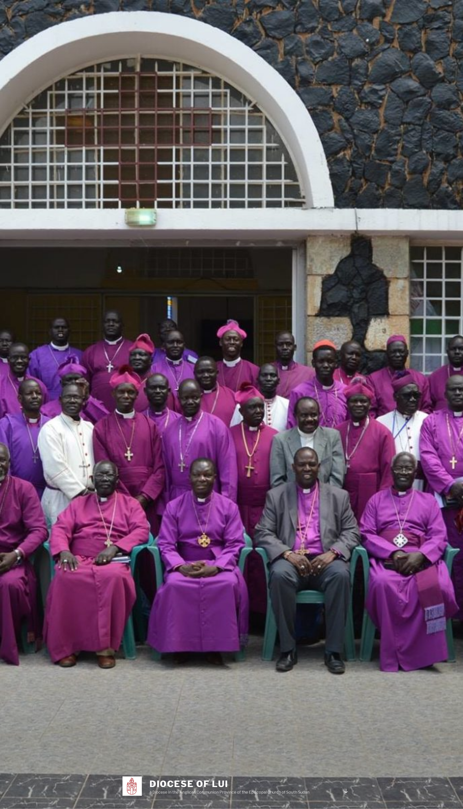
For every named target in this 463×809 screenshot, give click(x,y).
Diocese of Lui (189, 784)
